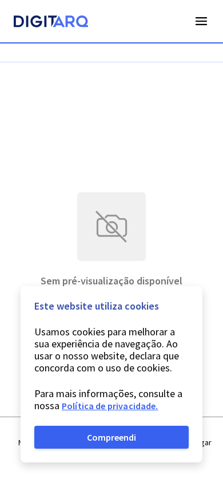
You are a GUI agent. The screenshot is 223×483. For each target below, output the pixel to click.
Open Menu (201, 21)
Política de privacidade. (110, 405)
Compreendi (111, 437)
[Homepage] (51, 22)
